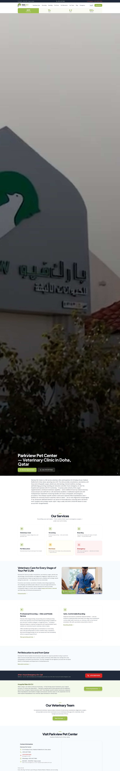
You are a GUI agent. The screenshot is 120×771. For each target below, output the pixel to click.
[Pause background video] (117, 473)
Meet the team (59, 718)
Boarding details (68, 625)
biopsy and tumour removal (49, 588)
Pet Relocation (64, 5)
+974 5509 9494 (95, 675)
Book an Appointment (28, 470)
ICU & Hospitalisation (92, 688)
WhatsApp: (29, 758)
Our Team (72, 5)
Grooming (44, 5)
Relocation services (23, 664)
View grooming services (26, 637)
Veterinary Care (36, 5)
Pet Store (56, 5)
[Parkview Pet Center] (23, 5)
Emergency (82, 5)
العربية (91, 5)
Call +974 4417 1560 (47, 470)
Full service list (22, 593)
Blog (77, 5)
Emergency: (95, 1)
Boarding (50, 5)
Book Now (98, 5)
